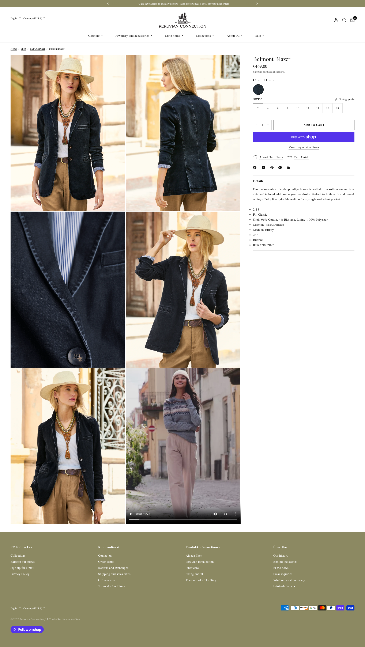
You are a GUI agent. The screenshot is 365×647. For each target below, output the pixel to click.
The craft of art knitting (201, 580)
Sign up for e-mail (22, 567)
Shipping (257, 71)
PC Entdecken (22, 547)
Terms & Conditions (111, 586)
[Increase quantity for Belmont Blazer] (268, 125)
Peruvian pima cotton (200, 561)
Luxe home (172, 35)
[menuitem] (95, 35)
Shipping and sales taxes (114, 574)
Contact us (105, 555)
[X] (264, 167)
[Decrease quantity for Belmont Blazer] (256, 125)
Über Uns (280, 547)
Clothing (94, 35)
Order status (106, 561)
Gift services (106, 580)
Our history (280, 555)
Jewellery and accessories (132, 35)
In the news (281, 567)
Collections (203, 35)
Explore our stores (23, 561)
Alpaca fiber (194, 555)
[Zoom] (116, 64)
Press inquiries (282, 574)
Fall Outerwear (37, 48)
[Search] (344, 20)
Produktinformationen (203, 547)
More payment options (304, 147)
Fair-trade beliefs (284, 586)
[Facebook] (255, 167)
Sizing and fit (194, 574)
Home (14, 48)
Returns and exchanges (113, 567)
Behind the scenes (285, 561)
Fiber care (192, 567)
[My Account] (336, 20)
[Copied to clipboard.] (288, 167)
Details (258, 180)
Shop (23, 48)
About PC (233, 35)
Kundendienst (109, 547)
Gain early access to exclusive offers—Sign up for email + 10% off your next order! (182, 3)
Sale (258, 35)
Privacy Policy (20, 574)
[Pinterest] (272, 167)
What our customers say (289, 580)
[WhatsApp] (280, 167)
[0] (351, 20)
